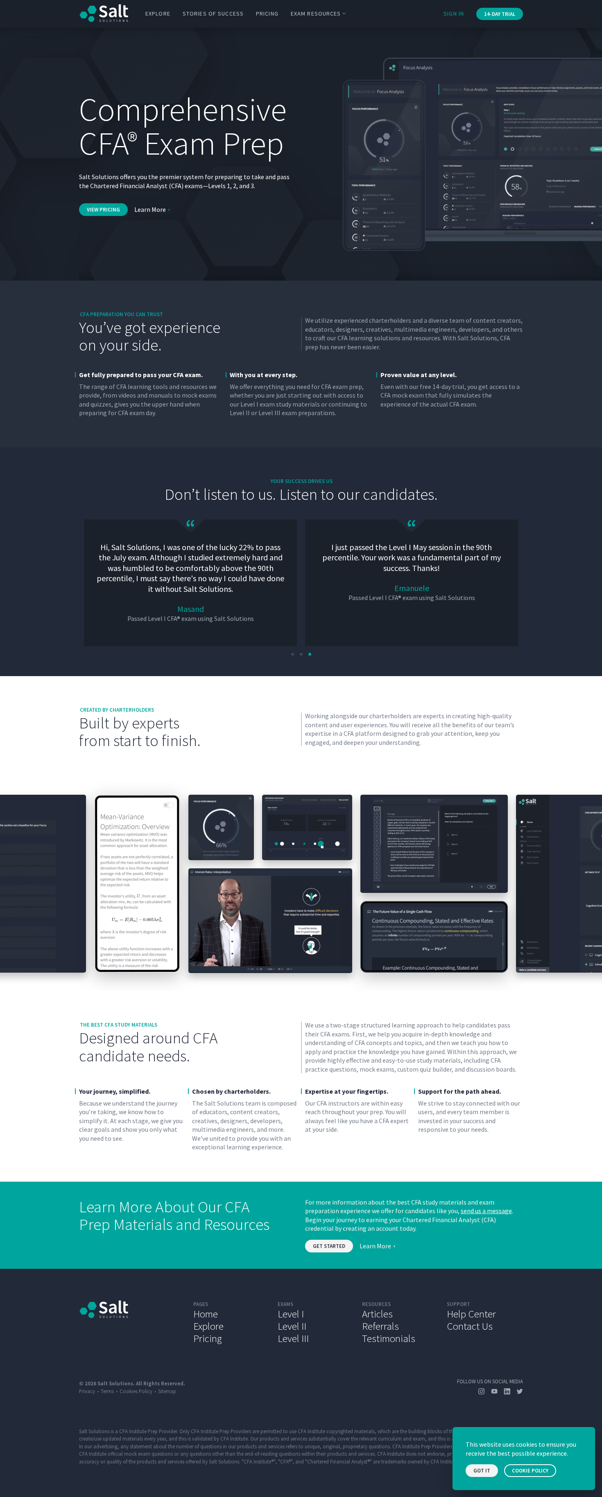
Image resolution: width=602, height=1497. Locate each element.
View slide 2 (301, 654)
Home (205, 1313)
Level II (292, 1326)
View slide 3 (310, 654)
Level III (293, 1338)
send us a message (486, 1211)
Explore (157, 13)
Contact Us (470, 1326)
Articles (377, 1313)
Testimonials (388, 1338)
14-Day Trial (499, 14)
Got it (481, 1470)
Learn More (150, 209)
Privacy (87, 1391)
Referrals (380, 1326)
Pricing (267, 13)
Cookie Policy (530, 1470)
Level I (291, 1313)
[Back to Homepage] (130, 1322)
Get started (329, 1246)
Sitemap (167, 1391)
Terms (107, 1391)
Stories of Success (213, 13)
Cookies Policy (136, 1391)
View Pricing (103, 209)
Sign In (454, 13)
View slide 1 (292, 654)
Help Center (471, 1313)
